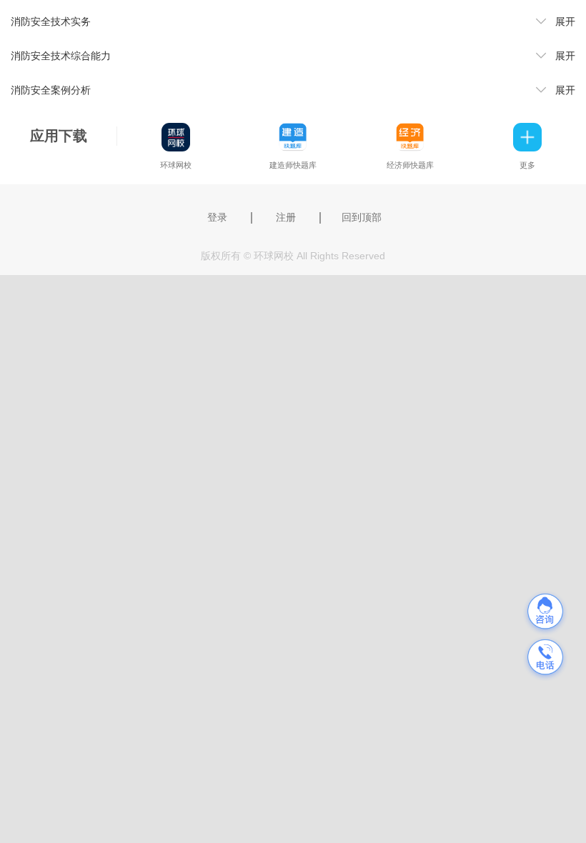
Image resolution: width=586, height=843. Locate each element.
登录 (217, 217)
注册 (286, 217)
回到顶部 (362, 217)
